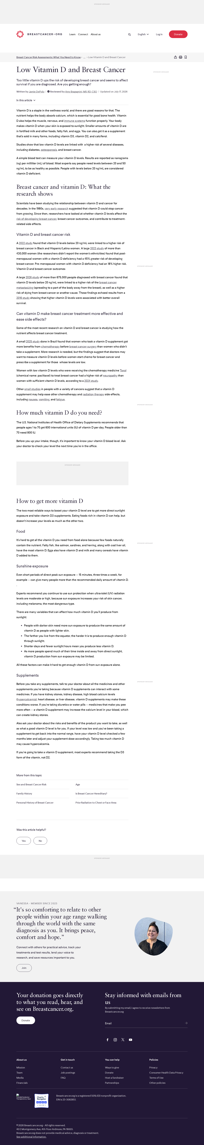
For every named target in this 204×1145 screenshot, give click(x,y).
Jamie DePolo (36, 91)
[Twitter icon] (122, 1039)
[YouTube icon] (130, 1039)
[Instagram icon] (115, 1039)
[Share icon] (175, 57)
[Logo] (39, 34)
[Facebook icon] (107, 1039)
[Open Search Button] (129, 34)
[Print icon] (180, 57)
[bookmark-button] (186, 57)
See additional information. (31, 1136)
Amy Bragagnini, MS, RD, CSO (81, 91)
